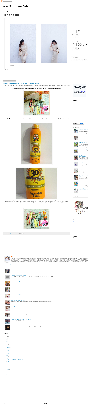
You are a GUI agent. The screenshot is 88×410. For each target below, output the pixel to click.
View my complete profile (8, 264)
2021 (6, 335)
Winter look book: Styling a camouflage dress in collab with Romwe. (21, 319)
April (7, 366)
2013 (6, 371)
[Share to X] (21, 233)
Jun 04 (9, 362)
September (8, 352)
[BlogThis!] (20, 233)
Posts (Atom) (9, 239)
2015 (6, 344)
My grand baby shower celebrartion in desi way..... (18, 275)
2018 (6, 339)
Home (37, 238)
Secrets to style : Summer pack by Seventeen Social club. (21, 83)
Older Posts (68, 238)
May (7, 364)
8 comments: (15, 233)
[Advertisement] (36, 75)
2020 (6, 336)
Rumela (13, 256)
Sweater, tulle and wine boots (15, 306)
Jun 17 (9, 361)
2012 (6, 373)
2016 (6, 342)
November (8, 348)
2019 (6, 338)
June (7, 356)
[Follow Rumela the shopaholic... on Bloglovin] (78, 124)
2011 (6, 374)
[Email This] (18, 233)
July (7, 355)
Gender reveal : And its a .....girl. (16, 294)
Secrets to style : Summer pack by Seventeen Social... (15, 359)
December (8, 347)
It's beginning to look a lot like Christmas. (17, 281)
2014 (6, 345)
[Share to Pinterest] (23, 233)
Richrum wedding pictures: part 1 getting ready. (18, 300)
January (8, 369)
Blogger (52, 406)
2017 (6, 341)
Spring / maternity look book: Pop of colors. (17, 287)
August (8, 353)
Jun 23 (9, 358)
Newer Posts (5, 238)
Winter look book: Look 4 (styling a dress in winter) (19, 313)
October (8, 350)
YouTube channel (37, 203)
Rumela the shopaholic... (16, 6)
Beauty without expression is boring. (16, 325)
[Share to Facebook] (22, 233)
